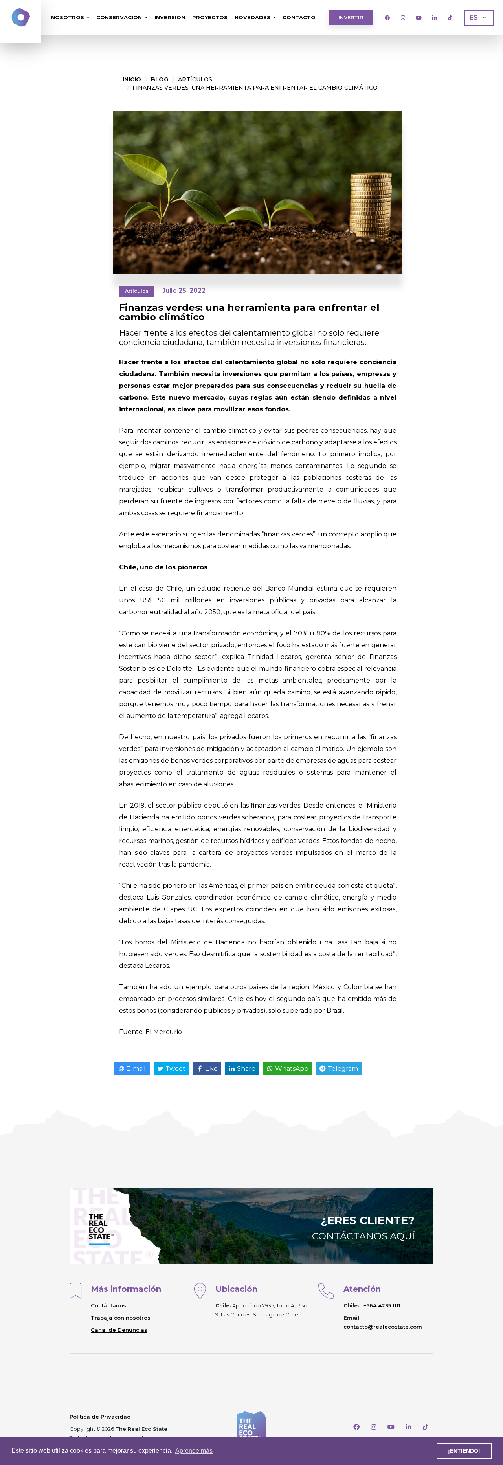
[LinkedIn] (434, 18)
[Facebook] (387, 18)
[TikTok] (450, 18)
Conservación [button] (119, 17)
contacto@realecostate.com (382, 1327)
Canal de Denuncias (119, 1330)
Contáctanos (108, 1305)
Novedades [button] (253, 17)
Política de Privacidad (100, 1417)
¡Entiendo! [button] (464, 1451)
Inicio (132, 79)
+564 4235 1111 (381, 1305)
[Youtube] (418, 18)
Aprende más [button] (194, 1450)
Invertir (350, 17)
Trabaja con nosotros (121, 1317)
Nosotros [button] (68, 17)
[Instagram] (403, 18)
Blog (159, 79)
